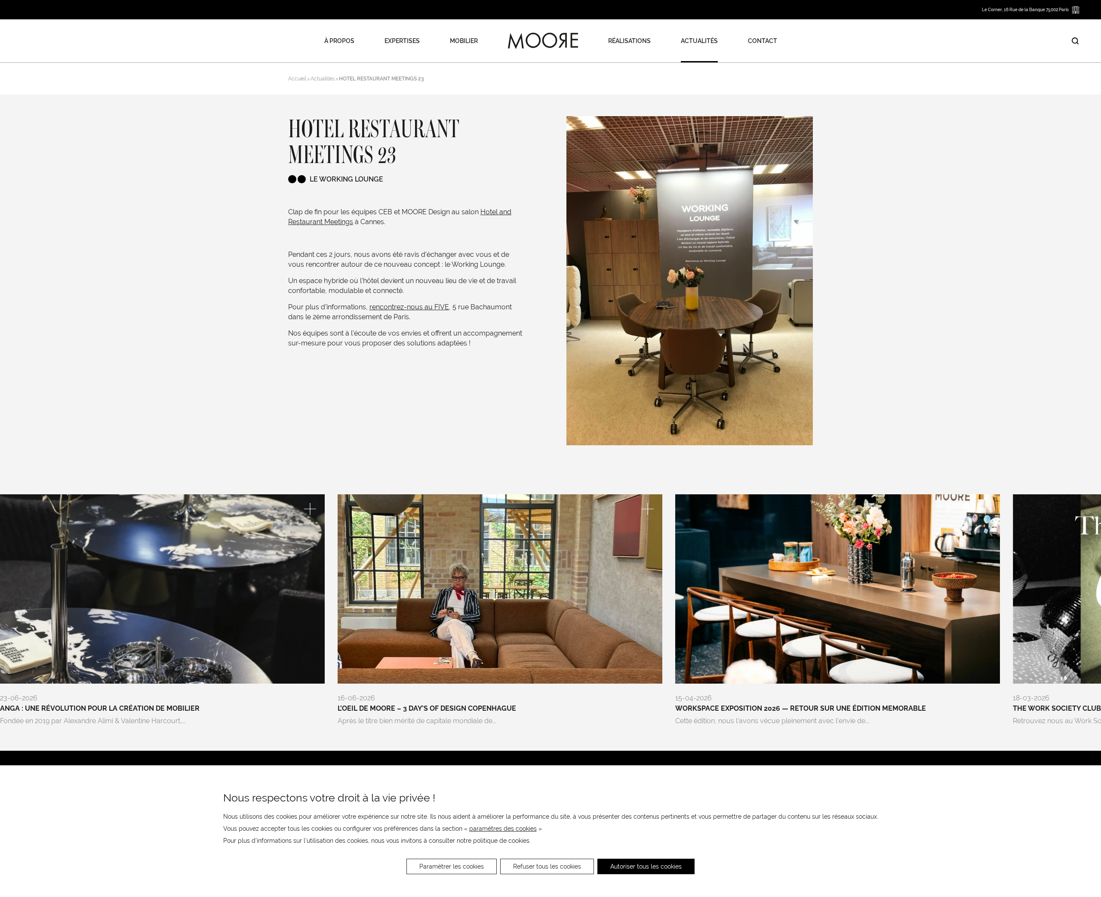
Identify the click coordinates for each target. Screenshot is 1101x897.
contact (762, 40)
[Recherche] (1075, 41)
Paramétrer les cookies (451, 866)
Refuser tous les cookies (547, 866)
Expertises (402, 40)
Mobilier (464, 40)
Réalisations (629, 40)
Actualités (699, 40)
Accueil (297, 79)
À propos (339, 40)
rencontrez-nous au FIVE (409, 307)
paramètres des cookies (503, 828)
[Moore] (543, 40)
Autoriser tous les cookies (646, 866)
